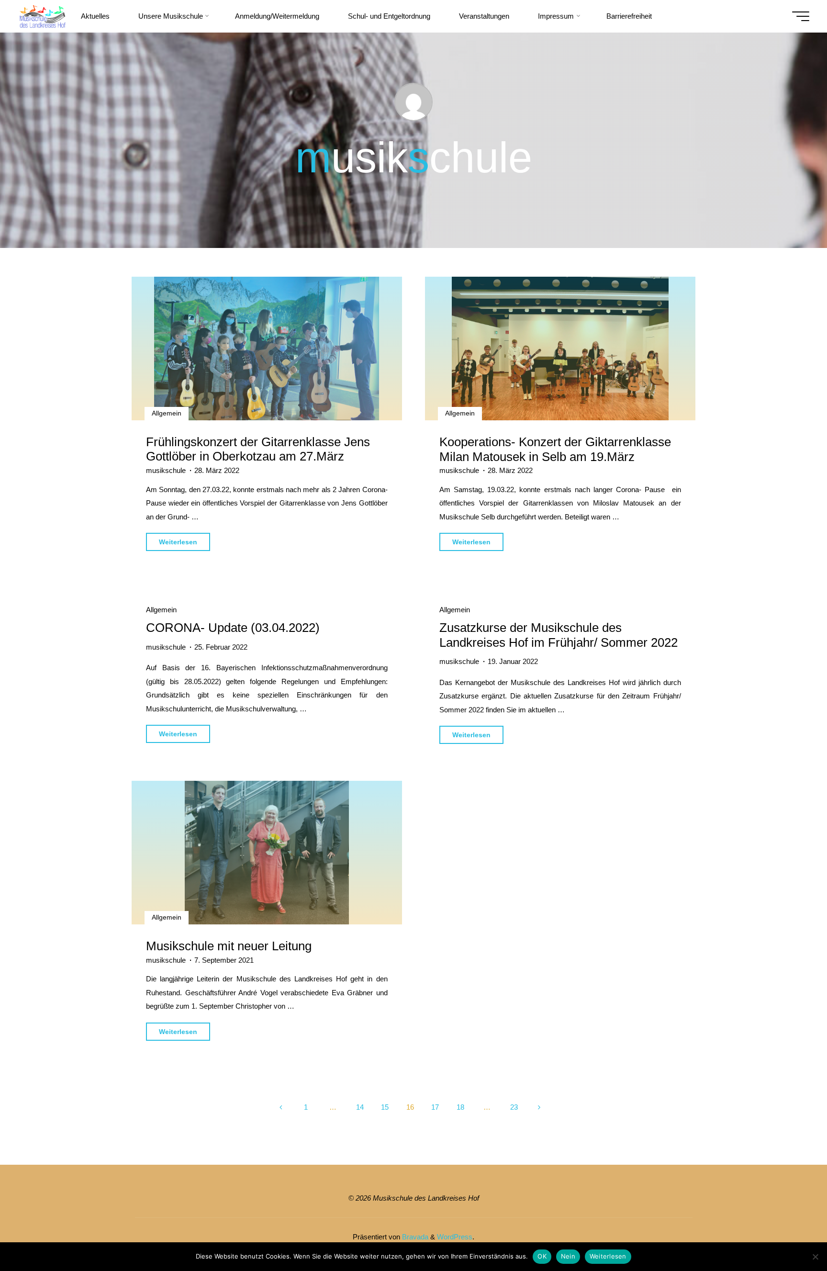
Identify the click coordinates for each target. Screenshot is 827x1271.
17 (435, 1107)
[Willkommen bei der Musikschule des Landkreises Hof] (42, 16)
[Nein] (815, 1256)
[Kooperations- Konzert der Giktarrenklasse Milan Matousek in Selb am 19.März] (560, 348)
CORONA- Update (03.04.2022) (233, 627)
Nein (568, 1256)
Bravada (414, 1237)
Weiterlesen (608, 1256)
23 (514, 1107)
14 (360, 1107)
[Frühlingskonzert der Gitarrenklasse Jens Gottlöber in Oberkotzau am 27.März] (267, 348)
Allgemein (166, 413)
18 (460, 1107)
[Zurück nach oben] (789, 1233)
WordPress (454, 1237)
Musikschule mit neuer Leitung (229, 946)
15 (385, 1107)
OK (542, 1256)
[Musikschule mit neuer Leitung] (267, 852)
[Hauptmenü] (800, 16)
